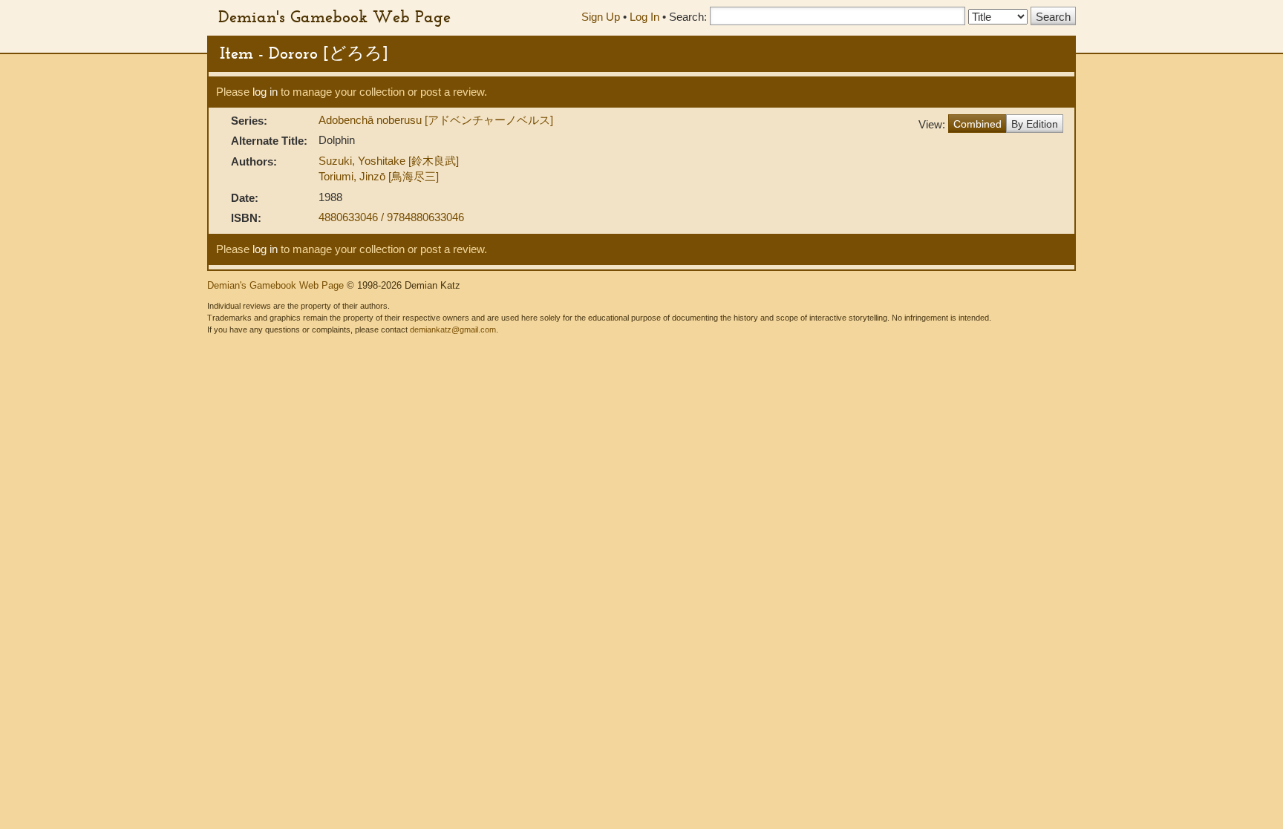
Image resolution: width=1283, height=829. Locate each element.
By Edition (1034, 124)
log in (265, 91)
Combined (977, 124)
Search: (688, 16)
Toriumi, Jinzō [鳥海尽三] (379, 176)
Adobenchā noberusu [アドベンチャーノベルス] (436, 120)
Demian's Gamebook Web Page (334, 16)
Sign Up (600, 16)
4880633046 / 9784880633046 (391, 217)
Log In (644, 16)
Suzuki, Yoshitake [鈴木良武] (389, 160)
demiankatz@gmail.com (453, 329)
